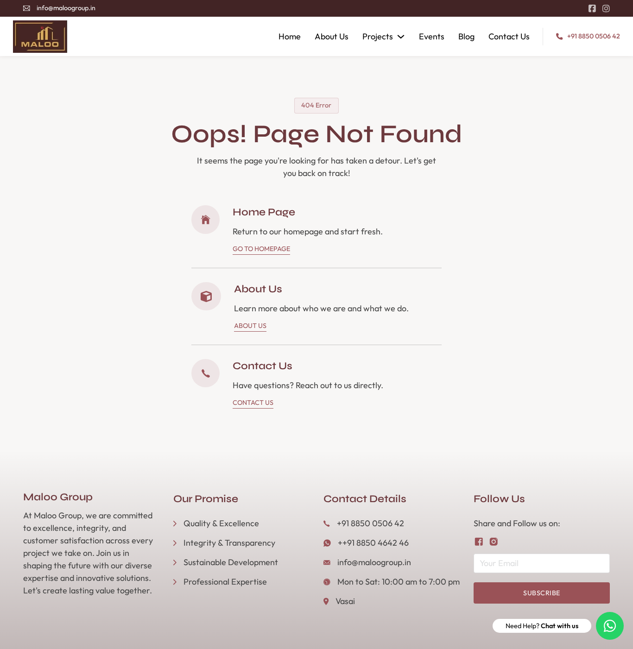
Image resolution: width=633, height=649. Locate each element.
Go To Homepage (261, 249)
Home (290, 36)
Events (431, 36)
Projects (377, 36)
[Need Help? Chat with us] (610, 626)
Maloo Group (58, 497)
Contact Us (509, 36)
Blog (466, 36)
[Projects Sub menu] (401, 36)
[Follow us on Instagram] (493, 541)
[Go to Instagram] (606, 8)
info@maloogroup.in (66, 8)
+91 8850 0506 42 (593, 36)
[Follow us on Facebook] (479, 541)
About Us (331, 36)
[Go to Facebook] (592, 8)
